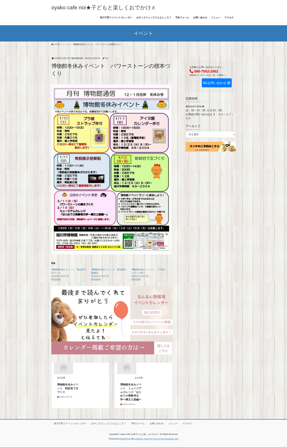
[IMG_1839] (112, 320)
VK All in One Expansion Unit (165, 439)
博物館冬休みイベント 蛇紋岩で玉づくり (67, 388)
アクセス (187, 423)
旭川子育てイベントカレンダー (70, 423)
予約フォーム (138, 423)
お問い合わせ (157, 423)
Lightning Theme (142, 439)
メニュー (173, 423)
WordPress (125, 439)
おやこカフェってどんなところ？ (108, 423)
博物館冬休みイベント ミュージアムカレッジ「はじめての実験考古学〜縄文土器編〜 (131, 392)
